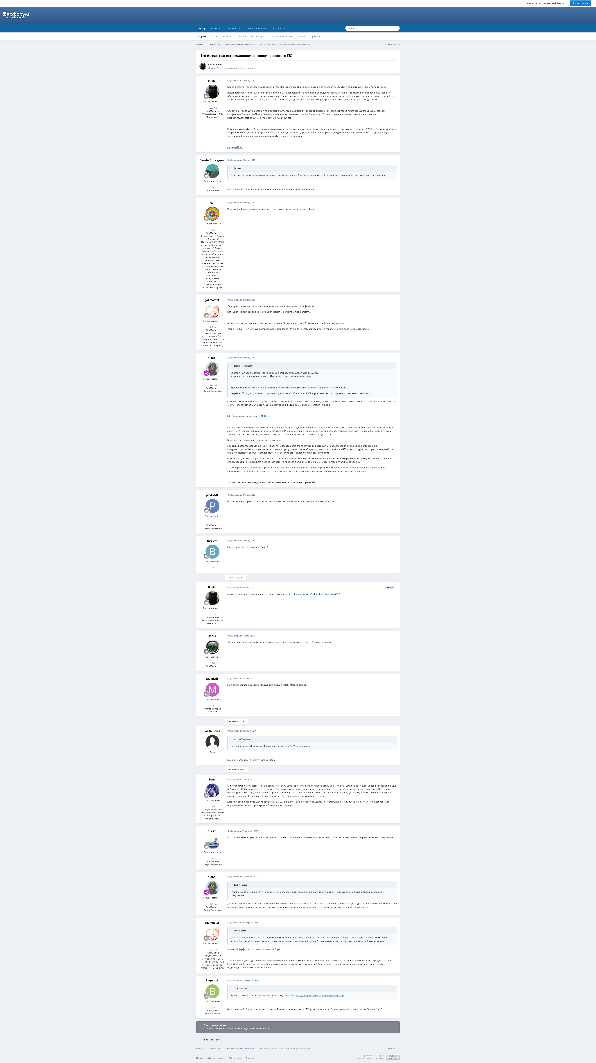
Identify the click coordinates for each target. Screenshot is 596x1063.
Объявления (234, 28)
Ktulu (219, 64)
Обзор (202, 28)
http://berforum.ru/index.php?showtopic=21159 (317, 594)
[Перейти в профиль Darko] (212, 647)
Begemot (212, 980)
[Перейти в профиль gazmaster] (212, 311)
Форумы (201, 36)
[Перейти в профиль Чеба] (212, 369)
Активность (217, 28)
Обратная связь (235, 1058)
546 (213, 663)
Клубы (214, 36)
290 (213, 1007)
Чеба (211, 357)
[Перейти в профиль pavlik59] (212, 506)
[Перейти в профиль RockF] (212, 842)
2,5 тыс (213, 108)
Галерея (227, 36)
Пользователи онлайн (281, 36)
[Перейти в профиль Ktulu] (202, 66)
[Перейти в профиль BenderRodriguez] (212, 171)
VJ (212, 202)
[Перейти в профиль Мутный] (212, 690)
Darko (212, 636)
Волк (211, 779)
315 (213, 522)
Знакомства (279, 28)
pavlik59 (212, 495)
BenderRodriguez (212, 160)
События (241, 36)
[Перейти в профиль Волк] (212, 790)
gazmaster (211, 300)
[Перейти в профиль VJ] (212, 214)
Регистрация (580, 3)
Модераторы (257, 36)
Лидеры (301, 36)
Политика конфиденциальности (211, 1058)
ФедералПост (235, 147)
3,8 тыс (213, 385)
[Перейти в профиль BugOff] (212, 552)
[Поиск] (396, 28)
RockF (212, 831)
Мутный (212, 678)
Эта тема (385, 28)
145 (213, 806)
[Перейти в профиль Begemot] (212, 991)
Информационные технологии (240, 68)
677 (213, 230)
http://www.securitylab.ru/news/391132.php (249, 416)
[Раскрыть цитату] (231, 168)
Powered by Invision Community (369, 1058)
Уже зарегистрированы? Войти (546, 3)
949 (213, 187)
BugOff (212, 540)
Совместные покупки (256, 28)
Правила (315, 36)
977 (213, 858)
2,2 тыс (213, 327)
